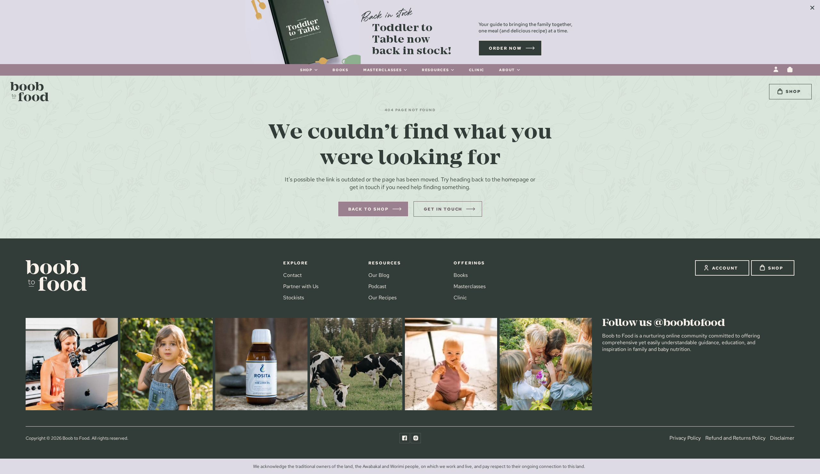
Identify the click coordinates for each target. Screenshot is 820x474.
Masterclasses (470, 286)
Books (461, 275)
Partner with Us (300, 286)
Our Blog (378, 275)
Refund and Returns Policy (735, 438)
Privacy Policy (685, 438)
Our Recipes (382, 298)
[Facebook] (404, 438)
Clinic (460, 298)
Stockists (293, 298)
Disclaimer (782, 438)
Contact (292, 275)
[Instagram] (416, 438)
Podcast (377, 286)
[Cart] (790, 69)
